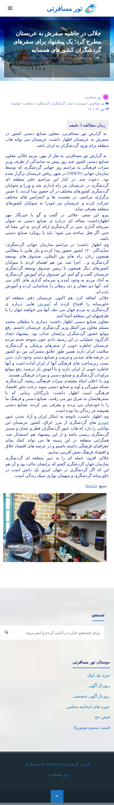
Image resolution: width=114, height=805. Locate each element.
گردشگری (42, 103)
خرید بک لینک (98, 675)
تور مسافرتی (64, 8)
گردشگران (58, 103)
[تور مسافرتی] (91, 8)
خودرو (103, 422)
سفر (70, 103)
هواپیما (16, 103)
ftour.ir (91, 485)
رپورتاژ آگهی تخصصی (91, 696)
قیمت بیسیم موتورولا (91, 727)
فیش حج (102, 716)
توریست (81, 103)
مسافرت (28, 103)
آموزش (44, 303)
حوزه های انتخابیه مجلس (88, 706)
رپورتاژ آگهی (99, 685)
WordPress (54, 764)
